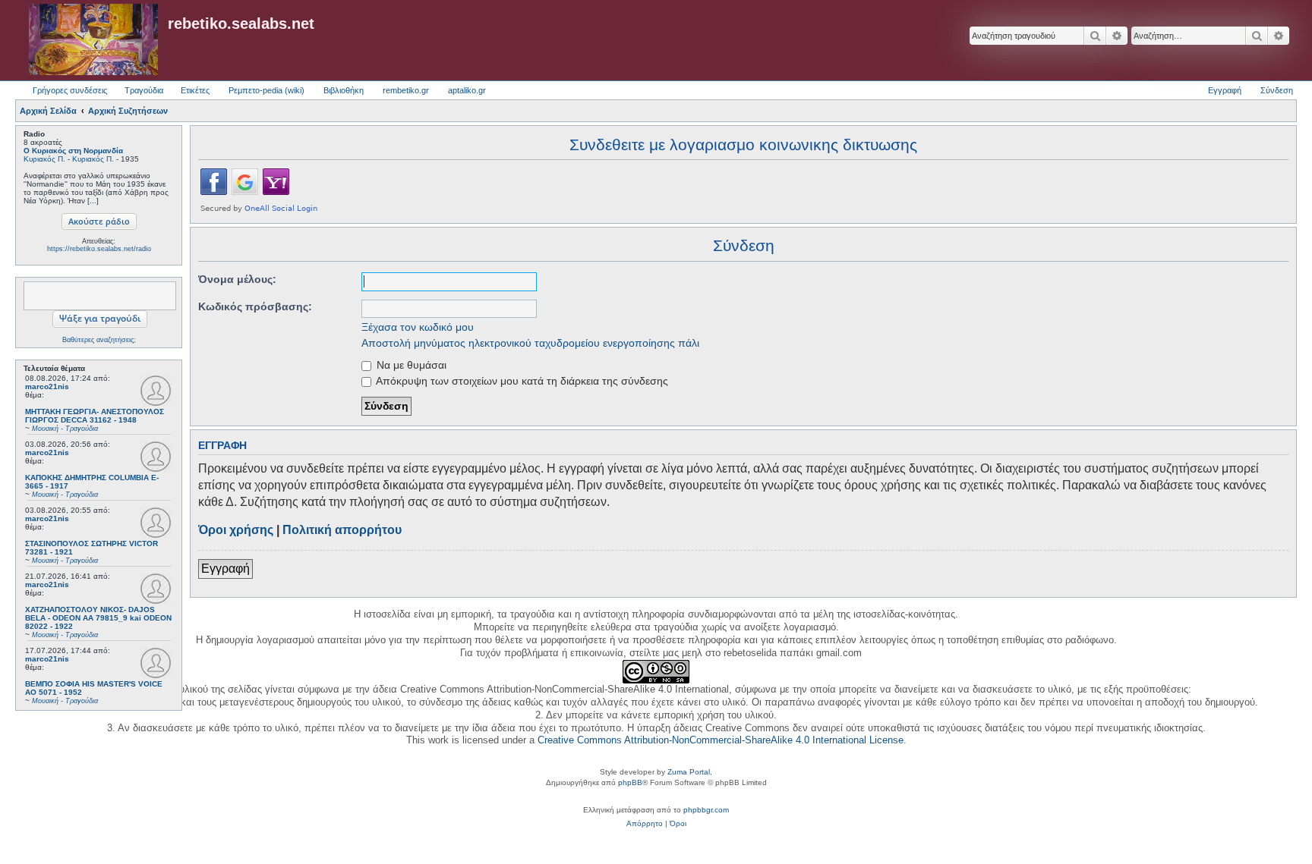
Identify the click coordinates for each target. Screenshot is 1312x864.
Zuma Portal (688, 772)
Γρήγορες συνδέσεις (70, 90)
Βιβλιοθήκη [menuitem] (343, 90)
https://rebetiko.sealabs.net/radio (99, 249)
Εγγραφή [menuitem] (1224, 90)
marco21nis (47, 386)
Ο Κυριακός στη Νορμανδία (73, 150)
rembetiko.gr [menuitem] (406, 90)
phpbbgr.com (706, 810)
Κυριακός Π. (44, 159)
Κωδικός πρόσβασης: (255, 306)
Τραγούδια (144, 90)
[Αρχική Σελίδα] (93, 40)
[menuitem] (644, 824)
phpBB (630, 782)
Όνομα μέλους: (237, 279)
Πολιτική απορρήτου (342, 529)
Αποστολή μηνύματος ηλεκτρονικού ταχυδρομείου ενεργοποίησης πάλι (530, 343)
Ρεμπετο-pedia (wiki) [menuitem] (266, 90)
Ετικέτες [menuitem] (195, 90)
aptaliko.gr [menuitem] (467, 90)
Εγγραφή (225, 568)
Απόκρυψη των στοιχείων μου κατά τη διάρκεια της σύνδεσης (521, 381)
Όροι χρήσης (235, 529)
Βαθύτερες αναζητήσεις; (99, 340)
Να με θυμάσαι (410, 365)
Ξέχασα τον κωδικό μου (417, 327)
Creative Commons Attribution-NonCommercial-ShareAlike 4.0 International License (721, 740)
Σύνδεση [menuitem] (1276, 90)
